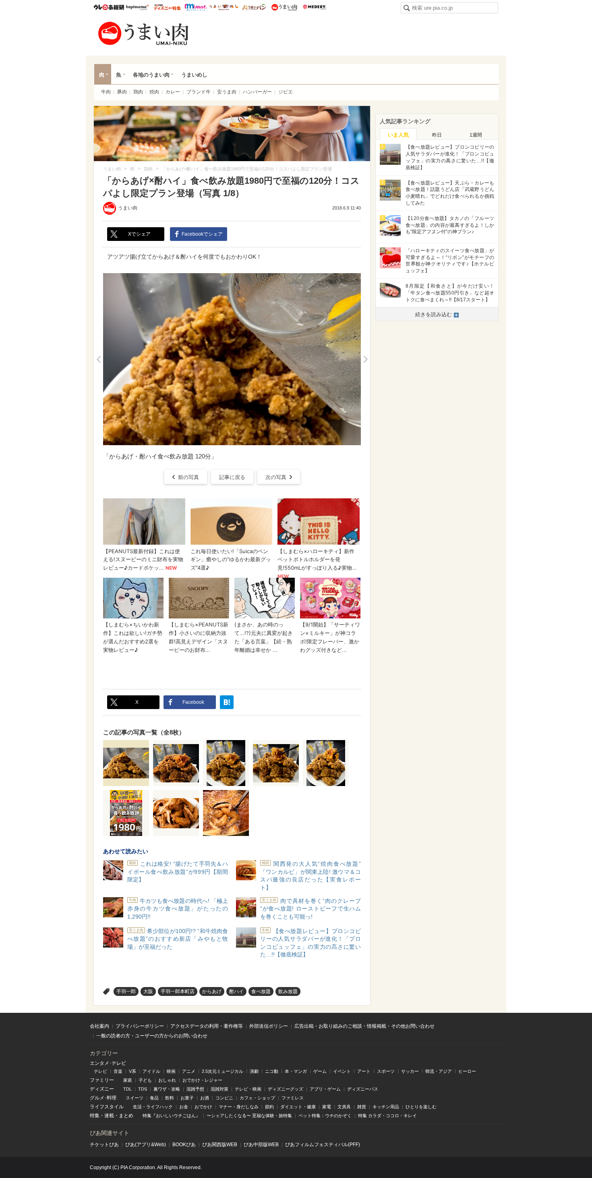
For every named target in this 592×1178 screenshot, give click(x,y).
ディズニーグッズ (285, 1089)
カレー (173, 92)
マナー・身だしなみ (239, 1106)
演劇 (254, 1071)
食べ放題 (261, 991)
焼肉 (154, 92)
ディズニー (102, 1089)
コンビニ (224, 1097)
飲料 (169, 1097)
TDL (127, 1089)
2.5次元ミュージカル (222, 1071)
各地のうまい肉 (151, 75)
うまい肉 (284, 7)
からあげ (211, 991)
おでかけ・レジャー (202, 1080)
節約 (269, 1106)
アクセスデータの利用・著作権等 (206, 1026)
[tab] (398, 134)
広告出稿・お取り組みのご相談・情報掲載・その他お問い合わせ (364, 1026)
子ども (145, 1080)
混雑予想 (195, 1089)
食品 (154, 1097)
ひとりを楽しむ (421, 1106)
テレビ (100, 1071)
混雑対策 (219, 1089)
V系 (132, 1071)
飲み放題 (288, 991)
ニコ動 (271, 1071)
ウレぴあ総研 (109, 7)
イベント (342, 1071)
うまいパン (254, 7)
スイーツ (134, 1097)
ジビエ (285, 92)
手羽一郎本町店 (178, 991)
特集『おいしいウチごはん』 (171, 1115)
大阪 (148, 991)
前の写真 (188, 477)
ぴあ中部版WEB (261, 1144)
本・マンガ (296, 1071)
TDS (142, 1089)
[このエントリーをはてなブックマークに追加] (227, 702)
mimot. (195, 7)
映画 (171, 1071)
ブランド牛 (198, 92)
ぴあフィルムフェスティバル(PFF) (322, 1144)
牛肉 (106, 92)
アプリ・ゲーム (325, 1089)
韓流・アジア (438, 1071)
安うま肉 (226, 92)
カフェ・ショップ (257, 1097)
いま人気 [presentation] (398, 135)
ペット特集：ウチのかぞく (325, 1115)
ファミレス (293, 1097)
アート (364, 1071)
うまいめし (224, 7)
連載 (109, 1115)
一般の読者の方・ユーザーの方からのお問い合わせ (151, 1036)
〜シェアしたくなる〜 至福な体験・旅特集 (249, 1115)
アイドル (151, 1071)
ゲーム (320, 1071)
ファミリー (102, 1080)
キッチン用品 (386, 1106)
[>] (365, 359)
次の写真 (275, 477)
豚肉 (122, 92)
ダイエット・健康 (298, 1106)
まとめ (126, 1115)
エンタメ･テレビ (108, 1063)
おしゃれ (167, 1080)
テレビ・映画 (248, 1089)
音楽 (118, 1071)
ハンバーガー (257, 92)
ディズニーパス (362, 1089)
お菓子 (187, 1097)
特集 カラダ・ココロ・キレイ (387, 1115)
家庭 (127, 1080)
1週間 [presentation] (476, 135)
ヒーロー (467, 1071)
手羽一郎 (126, 991)
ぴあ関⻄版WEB (219, 1144)
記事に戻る (232, 477)
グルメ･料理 (103, 1098)
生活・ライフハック (153, 1106)
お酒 (204, 1097)
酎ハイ (236, 991)
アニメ (188, 1071)
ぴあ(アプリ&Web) (145, 1144)
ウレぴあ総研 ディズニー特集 (167, 7)
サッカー (410, 1071)
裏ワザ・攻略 (166, 1089)
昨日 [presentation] (437, 135)
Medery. (314, 7)
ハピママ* (137, 7)
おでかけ (203, 1106)
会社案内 (99, 1026)
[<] (98, 359)
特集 (94, 1115)
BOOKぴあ (184, 1144)
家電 (326, 1106)
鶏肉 (138, 92)
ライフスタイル (107, 1107)
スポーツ (386, 1071)
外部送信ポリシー (268, 1026)
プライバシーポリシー (140, 1026)
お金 (183, 1106)
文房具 (344, 1106)
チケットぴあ (104, 1144)
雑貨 (361, 1106)
